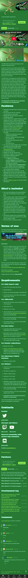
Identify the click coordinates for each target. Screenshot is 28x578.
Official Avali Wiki (8, 255)
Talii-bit (7, 533)
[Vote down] (1, 526)
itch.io (2, 571)
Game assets (3, 573)
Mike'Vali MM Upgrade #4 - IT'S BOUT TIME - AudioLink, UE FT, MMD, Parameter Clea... (10, 496)
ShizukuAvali (8, 541)
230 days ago (14, 525)
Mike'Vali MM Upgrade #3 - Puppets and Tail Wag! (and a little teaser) (10, 500)
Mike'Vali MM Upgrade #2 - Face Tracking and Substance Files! (9, 503)
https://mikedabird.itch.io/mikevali (9, 271)
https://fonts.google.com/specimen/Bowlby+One (13, 267)
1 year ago (12, 533)
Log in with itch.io (5, 521)
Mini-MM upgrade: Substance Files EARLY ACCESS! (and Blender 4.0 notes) (11, 506)
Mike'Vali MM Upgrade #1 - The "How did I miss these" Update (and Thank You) (10, 511)
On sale (7, 573)
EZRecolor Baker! (17, 128)
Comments (19, 577)
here (18, 101)
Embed (18, 571)
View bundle (22, 22)
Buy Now (4, 28)
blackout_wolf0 (9, 549)
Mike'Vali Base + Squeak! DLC (11, 24)
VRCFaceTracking (8, 149)
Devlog (25, 577)
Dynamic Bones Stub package (17, 313)
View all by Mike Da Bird (8, 571)
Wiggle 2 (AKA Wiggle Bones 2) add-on (13, 349)
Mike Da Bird (9, 557)
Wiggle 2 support (12, 180)
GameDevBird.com (11, 448)
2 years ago (14, 541)
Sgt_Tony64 (8, 525)
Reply (4, 529)
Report (15, 571)
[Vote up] (1, 525)
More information (5, 452)
